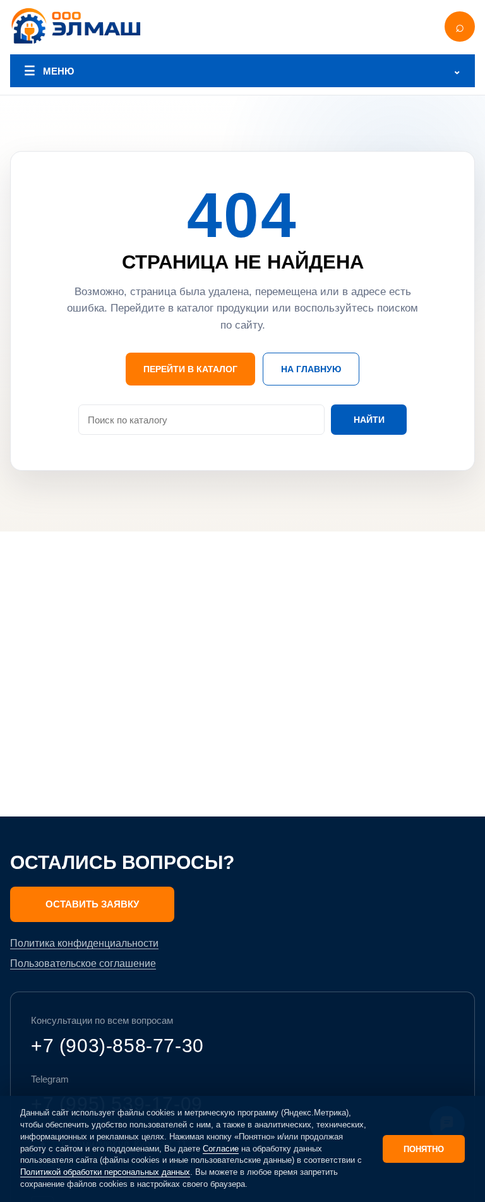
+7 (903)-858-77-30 (117, 1045)
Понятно (424, 1149)
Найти (369, 420)
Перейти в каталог (190, 369)
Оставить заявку (92, 904)
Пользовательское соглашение (83, 963)
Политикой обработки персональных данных (105, 1172)
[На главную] (76, 27)
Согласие (221, 1148)
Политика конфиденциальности (84, 943)
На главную (311, 369)
